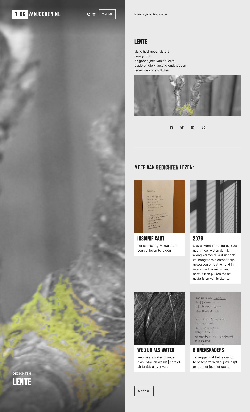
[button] (171, 127)
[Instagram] (88, 14)
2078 (198, 238)
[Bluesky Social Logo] (94, 14)
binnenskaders (208, 350)
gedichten (21, 373)
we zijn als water (156, 350)
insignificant (151, 238)
